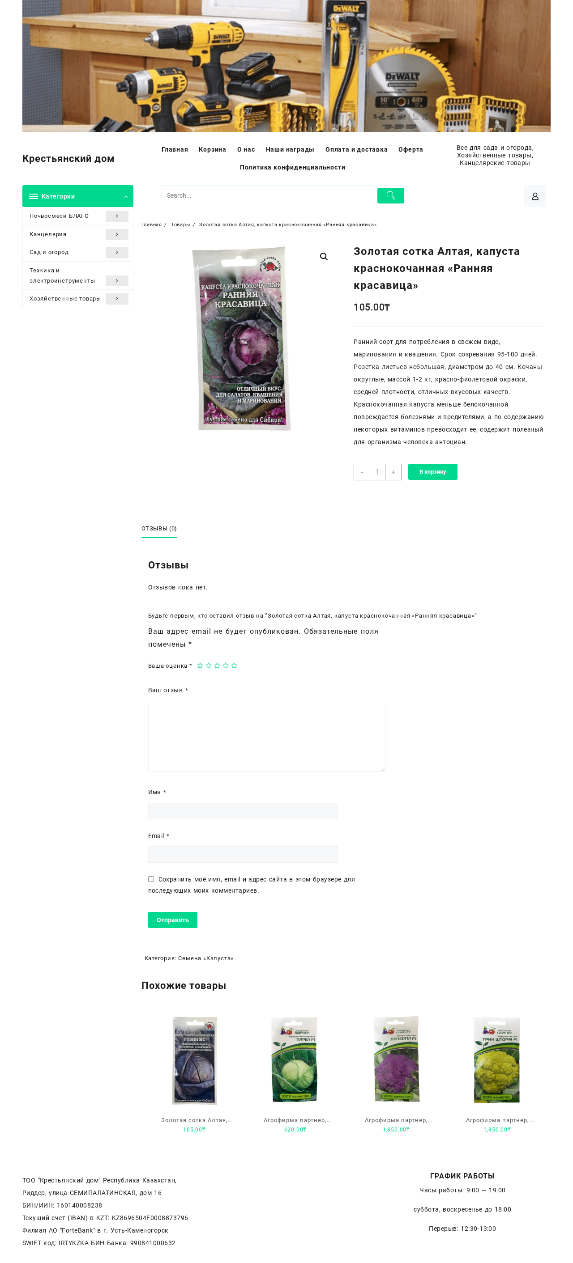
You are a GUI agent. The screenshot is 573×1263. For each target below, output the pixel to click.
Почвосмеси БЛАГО (59, 215)
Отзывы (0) (159, 528)
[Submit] (391, 195)
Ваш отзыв (168, 690)
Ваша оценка (170, 665)
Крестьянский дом (68, 158)
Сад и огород (49, 252)
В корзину (432, 471)
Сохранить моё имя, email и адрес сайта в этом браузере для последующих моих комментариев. (251, 885)
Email (159, 835)
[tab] (162, 529)
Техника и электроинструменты (62, 275)
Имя (157, 792)
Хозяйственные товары (65, 298)
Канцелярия (48, 234)
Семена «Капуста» (206, 958)
